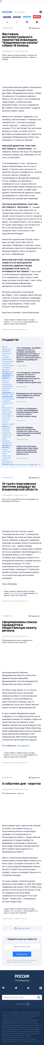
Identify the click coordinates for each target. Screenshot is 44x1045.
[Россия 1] (7, 17)
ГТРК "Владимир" (16, 322)
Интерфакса (23, 745)
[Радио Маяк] (37, 18)
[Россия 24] (17, 17)
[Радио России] (27, 17)
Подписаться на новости (22, 939)
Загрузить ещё (24, 928)
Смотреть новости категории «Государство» (20, 464)
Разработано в (21, 1004)
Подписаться (22, 954)
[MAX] (27, 21)
